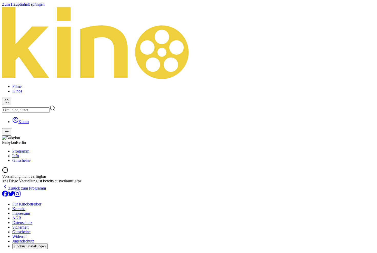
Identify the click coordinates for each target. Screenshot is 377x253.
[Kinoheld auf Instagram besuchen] (17, 195)
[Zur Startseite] (188, 43)
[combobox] (25, 110)
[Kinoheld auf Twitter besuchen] (11, 195)
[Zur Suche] (6, 101)
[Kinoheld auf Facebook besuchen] (5, 195)
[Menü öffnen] (6, 132)
